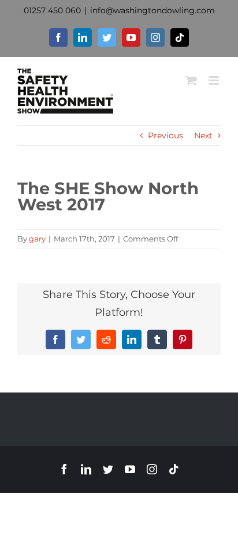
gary (37, 238)
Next (203, 135)
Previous (165, 135)
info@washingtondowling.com (152, 10)
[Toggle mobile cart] (191, 80)
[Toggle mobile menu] (215, 80)
